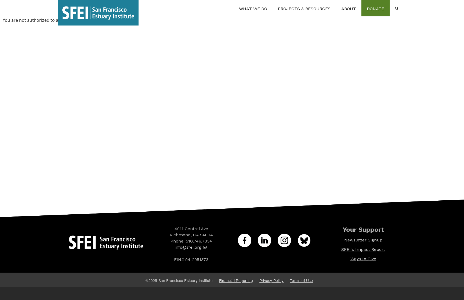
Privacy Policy (271, 280)
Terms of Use (301, 280)
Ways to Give (363, 258)
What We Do (253, 8)
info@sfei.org (188, 247)
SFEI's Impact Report (363, 249)
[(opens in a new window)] (248, 243)
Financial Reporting (236, 280)
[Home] (98, 8)
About (348, 8)
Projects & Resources (304, 8)
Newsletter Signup (363, 240)
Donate (375, 8)
